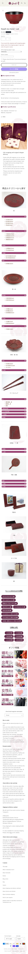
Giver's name (4, 54)
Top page (5, 866)
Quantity (3, 36)
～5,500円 (8, 633)
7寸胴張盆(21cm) (10, 248)
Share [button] (4, 116)
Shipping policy (15, 951)
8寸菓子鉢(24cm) (10, 323)
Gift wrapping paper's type (8, 49)
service (8, 948)
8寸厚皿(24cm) (9, 310)
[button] (2, 3)
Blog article (5, 878)
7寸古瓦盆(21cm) (10, 250)
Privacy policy (21, 948)
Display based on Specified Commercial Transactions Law (12, 901)
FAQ (4, 882)
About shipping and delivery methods (12, 888)
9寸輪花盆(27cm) (10, 237)
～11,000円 (18, 633)
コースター (8, 367)
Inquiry (4, 885)
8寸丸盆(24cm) (9, 221)
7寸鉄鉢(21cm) (9, 329)
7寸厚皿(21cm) (9, 309)
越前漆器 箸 (9, 402)
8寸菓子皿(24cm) (10, 300)
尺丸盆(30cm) (9, 225)
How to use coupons (8, 897)
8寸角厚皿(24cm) (10, 312)
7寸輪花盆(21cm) (10, 234)
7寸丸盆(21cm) (9, 219)
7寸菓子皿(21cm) (10, 298)
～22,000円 (18, 636)
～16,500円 (8, 636)
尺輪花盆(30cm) (10, 239)
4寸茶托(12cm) (9, 363)
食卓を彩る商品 (6, 610)
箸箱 (7, 405)
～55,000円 (18, 640)
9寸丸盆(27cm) (9, 223)
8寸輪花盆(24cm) (10, 235)
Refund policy (14, 948)
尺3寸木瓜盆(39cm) (10, 257)
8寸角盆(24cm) (9, 263)
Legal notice (22, 951)
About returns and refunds (9, 891)
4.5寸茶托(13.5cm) (10, 365)
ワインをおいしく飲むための (9, 617)
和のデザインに (6, 607)
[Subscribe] (21, 715)
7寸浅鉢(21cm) (9, 321)
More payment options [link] (14, 72)
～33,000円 (8, 640)
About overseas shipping (9, 894)
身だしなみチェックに (8, 600)
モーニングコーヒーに (8, 596)
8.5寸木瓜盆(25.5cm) (11, 256)
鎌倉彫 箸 (8, 403)
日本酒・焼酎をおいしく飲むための (11, 621)
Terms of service (7, 951)
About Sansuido (6, 872)
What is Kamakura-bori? (8, 869)
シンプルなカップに (19, 607)
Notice (4, 875)
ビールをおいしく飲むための (9, 614)
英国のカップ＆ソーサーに (9, 603)
